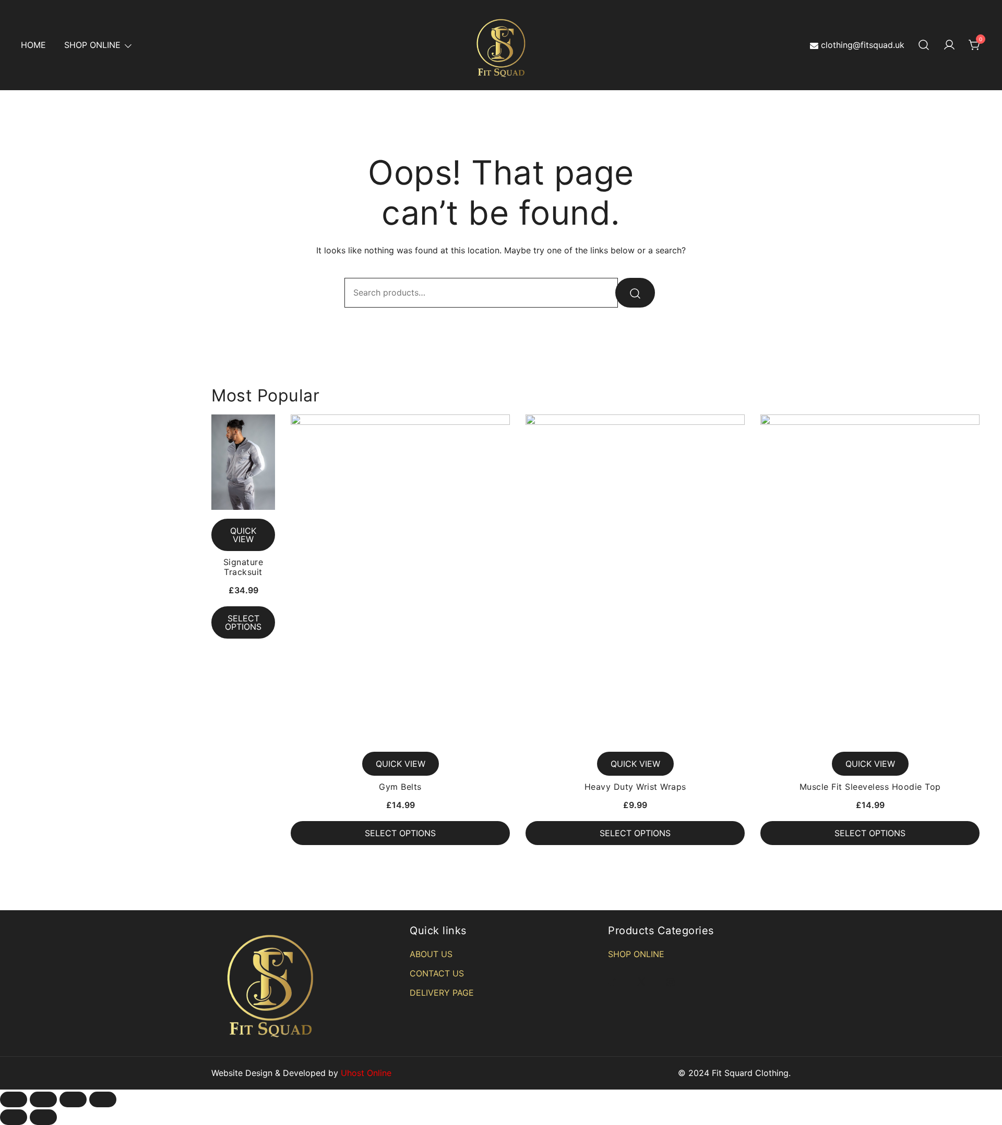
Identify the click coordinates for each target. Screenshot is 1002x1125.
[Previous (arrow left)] (13, 1117)
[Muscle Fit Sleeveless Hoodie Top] (870, 578)
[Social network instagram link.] (670, 981)
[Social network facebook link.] (612, 981)
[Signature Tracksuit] (243, 462)
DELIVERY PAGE (442, 992)
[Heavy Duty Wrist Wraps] (635, 578)
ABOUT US (431, 954)
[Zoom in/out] (102, 1099)
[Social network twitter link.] (641, 981)
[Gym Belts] (400, 578)
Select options (243, 622)
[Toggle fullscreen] (73, 1099)
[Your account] (949, 45)
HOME (33, 45)
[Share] (43, 1099)
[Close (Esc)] (13, 1099)
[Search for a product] (923, 45)
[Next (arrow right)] (43, 1117)
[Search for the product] (635, 293)
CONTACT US (437, 973)
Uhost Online (366, 1073)
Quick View (243, 534)
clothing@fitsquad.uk (862, 45)
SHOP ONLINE (92, 45)
